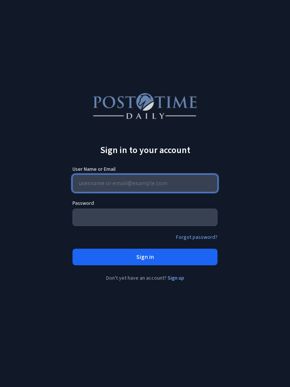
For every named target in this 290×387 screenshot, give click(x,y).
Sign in (145, 257)
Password (83, 203)
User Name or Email (94, 169)
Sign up (176, 278)
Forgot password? (197, 237)
